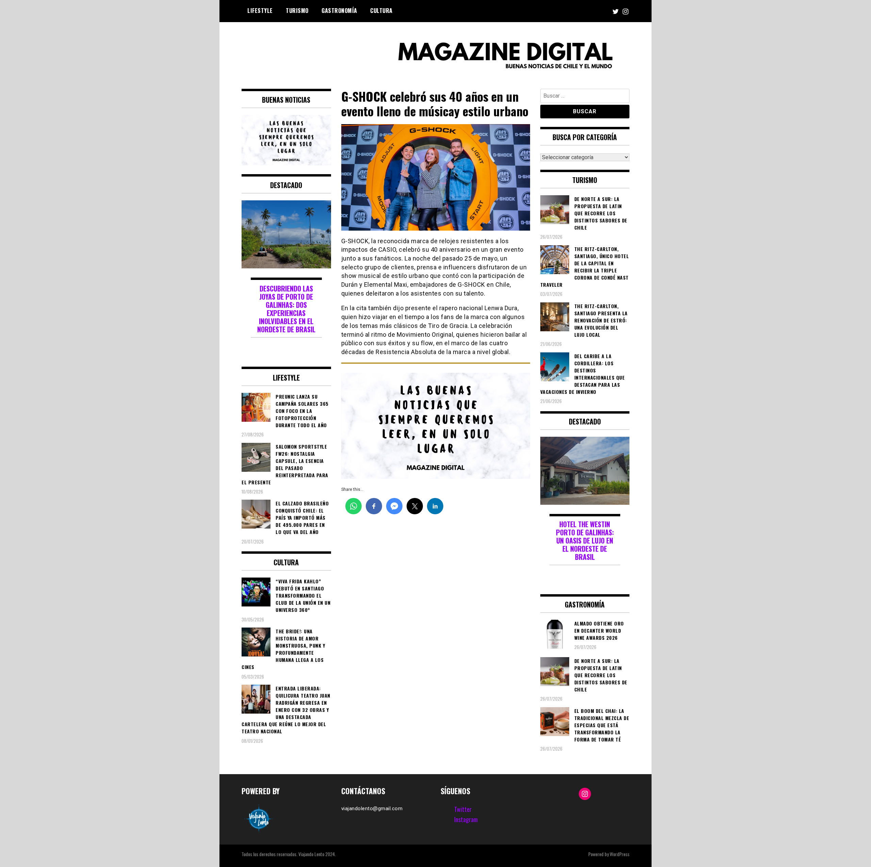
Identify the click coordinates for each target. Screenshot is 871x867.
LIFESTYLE (260, 10)
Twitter (463, 809)
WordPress (619, 853)
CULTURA (381, 10)
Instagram (466, 819)
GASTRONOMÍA (339, 10)
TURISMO (297, 10)
